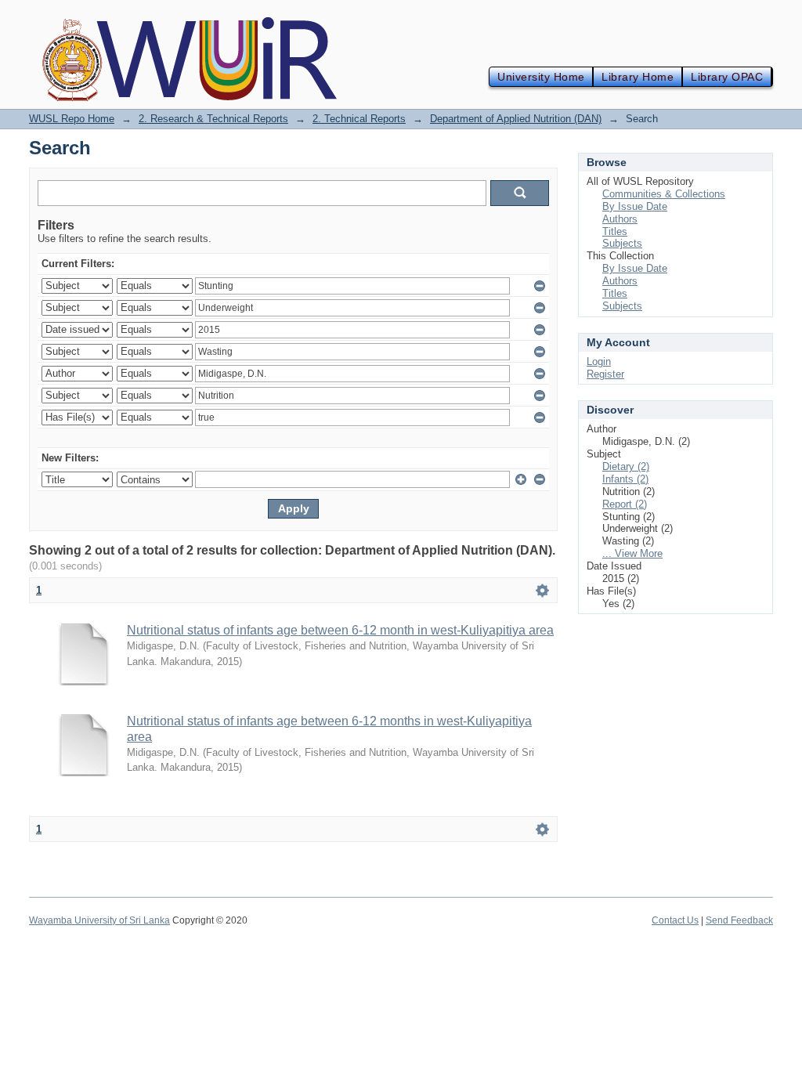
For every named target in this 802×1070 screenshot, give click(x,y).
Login (599, 361)
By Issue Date (634, 206)
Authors (620, 219)
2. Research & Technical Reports (213, 119)
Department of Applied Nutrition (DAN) (516, 119)
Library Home (638, 76)
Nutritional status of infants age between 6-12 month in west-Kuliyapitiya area (340, 630)
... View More (632, 553)
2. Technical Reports (359, 119)
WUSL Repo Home (71, 119)
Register (605, 374)
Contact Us (675, 920)
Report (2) (624, 504)
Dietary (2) (625, 466)
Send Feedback (739, 920)
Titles (614, 231)
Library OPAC (727, 76)
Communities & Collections (663, 194)
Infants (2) (625, 479)
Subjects (622, 243)
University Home (540, 76)
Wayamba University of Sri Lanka (99, 920)
